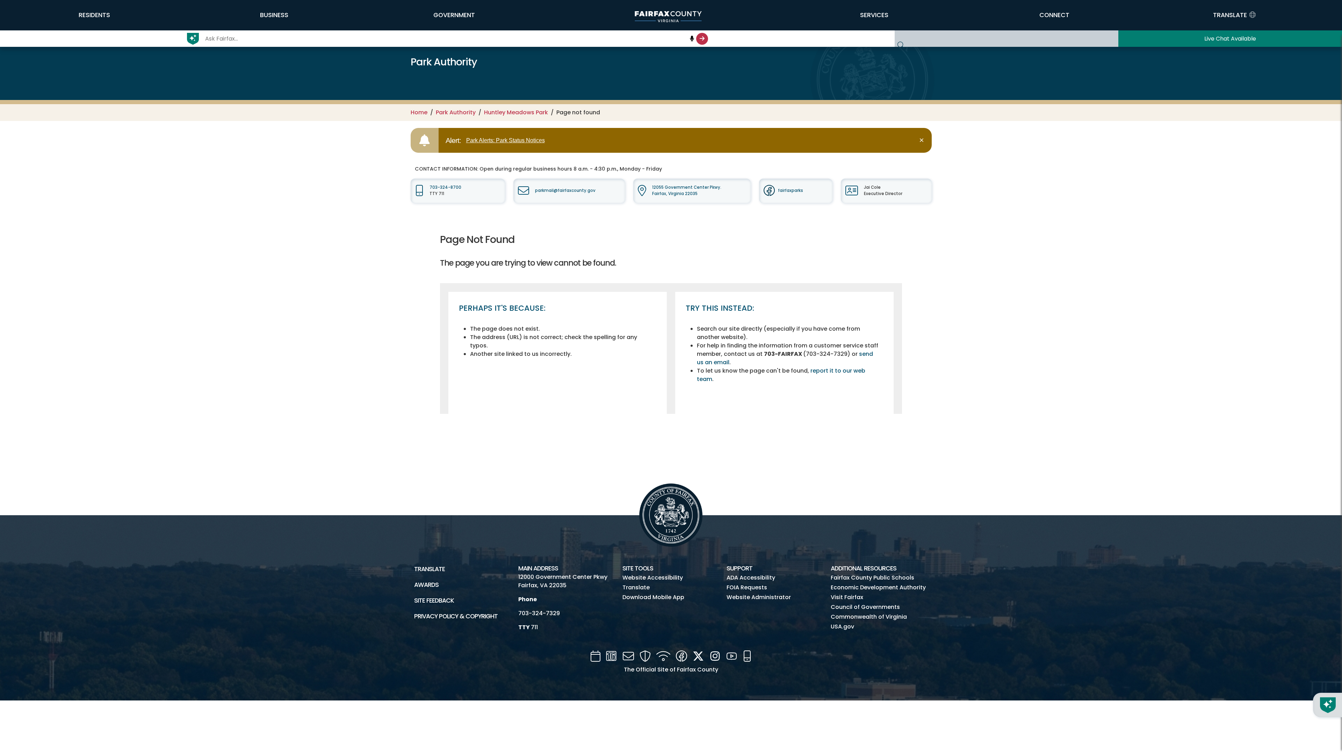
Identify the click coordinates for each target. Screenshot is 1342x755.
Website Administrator (759, 597)
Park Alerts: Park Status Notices (505, 140)
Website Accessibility (652, 578)
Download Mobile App (653, 597)
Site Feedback (434, 600)
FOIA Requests (747, 587)
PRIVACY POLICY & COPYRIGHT (456, 616)
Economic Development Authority (878, 587)
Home (419, 112)
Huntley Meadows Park (516, 112)
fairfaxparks (790, 190)
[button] (94, 15)
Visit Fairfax (847, 597)
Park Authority (456, 112)
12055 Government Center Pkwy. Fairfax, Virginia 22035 (686, 190)
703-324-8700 (445, 187)
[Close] (922, 140)
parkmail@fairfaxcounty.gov (565, 190)
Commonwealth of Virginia (869, 617)
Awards (426, 585)
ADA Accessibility (751, 578)
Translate (429, 569)
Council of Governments (865, 607)
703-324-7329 (539, 613)
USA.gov (842, 627)
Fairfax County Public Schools (872, 578)
